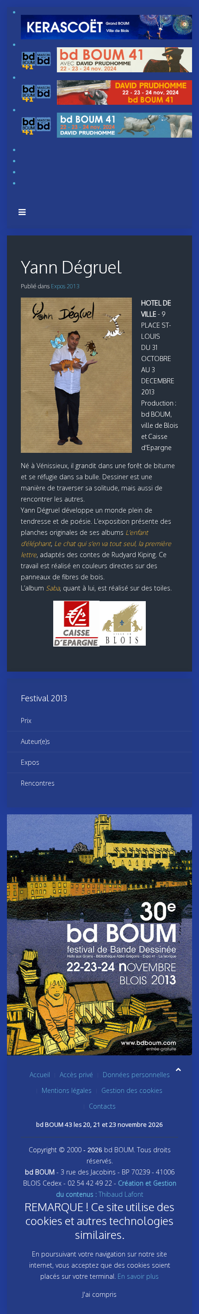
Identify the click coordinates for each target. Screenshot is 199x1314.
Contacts (102, 1106)
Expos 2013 (65, 286)
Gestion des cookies (131, 1090)
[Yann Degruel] (79, 375)
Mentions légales (67, 1090)
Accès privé (76, 1074)
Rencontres (38, 783)
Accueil (40, 1074)
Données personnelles (136, 1074)
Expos (30, 762)
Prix (26, 720)
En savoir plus (138, 1276)
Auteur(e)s (35, 741)
